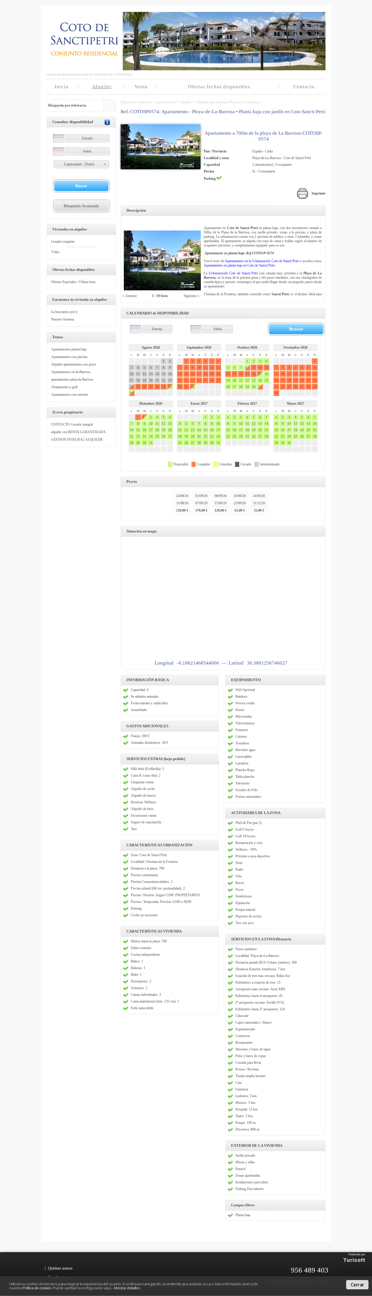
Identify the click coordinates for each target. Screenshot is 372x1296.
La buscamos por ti (64, 312)
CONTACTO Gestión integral (72, 424)
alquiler (186, 102)
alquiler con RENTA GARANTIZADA (78, 432)
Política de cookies (37, 1287)
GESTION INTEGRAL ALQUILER (77, 440)
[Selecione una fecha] (58, 138)
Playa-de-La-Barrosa (137, 102)
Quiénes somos (60, 1268)
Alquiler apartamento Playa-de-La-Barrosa (228, 102)
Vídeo (55, 252)
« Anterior (129, 296)
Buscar (81, 186)
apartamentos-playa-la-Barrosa (72, 379)
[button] (81, 164)
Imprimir (317, 193)
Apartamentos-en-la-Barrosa (70, 372)
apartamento (166, 102)
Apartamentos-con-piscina (69, 357)
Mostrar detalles (127, 1287)
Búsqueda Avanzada (81, 206)
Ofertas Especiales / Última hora (73, 282)
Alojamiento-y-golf (64, 387)
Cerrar (357, 1284)
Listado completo (63, 242)
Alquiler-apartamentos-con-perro (73, 364)
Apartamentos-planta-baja (68, 349)
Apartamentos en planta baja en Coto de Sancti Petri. (240, 265)
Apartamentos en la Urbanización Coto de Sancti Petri (262, 261)
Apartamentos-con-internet (69, 395)
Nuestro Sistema (62, 319)
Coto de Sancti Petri (232, 273)
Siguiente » (192, 296)
